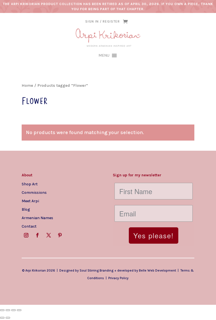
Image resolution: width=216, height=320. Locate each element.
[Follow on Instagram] (26, 235)
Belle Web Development (157, 270)
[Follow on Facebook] (37, 235)
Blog (26, 209)
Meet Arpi (30, 201)
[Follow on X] (48, 235)
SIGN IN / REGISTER (102, 21)
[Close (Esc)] (19, 310)
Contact (29, 226)
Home (27, 85)
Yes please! (153, 235)
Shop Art (30, 184)
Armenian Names (37, 217)
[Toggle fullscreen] (8, 310)
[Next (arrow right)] (8, 318)
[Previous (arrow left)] (2, 318)
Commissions (34, 192)
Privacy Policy (118, 278)
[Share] (13, 310)
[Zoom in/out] (2, 310)
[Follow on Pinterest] (59, 235)
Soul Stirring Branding (96, 270)
